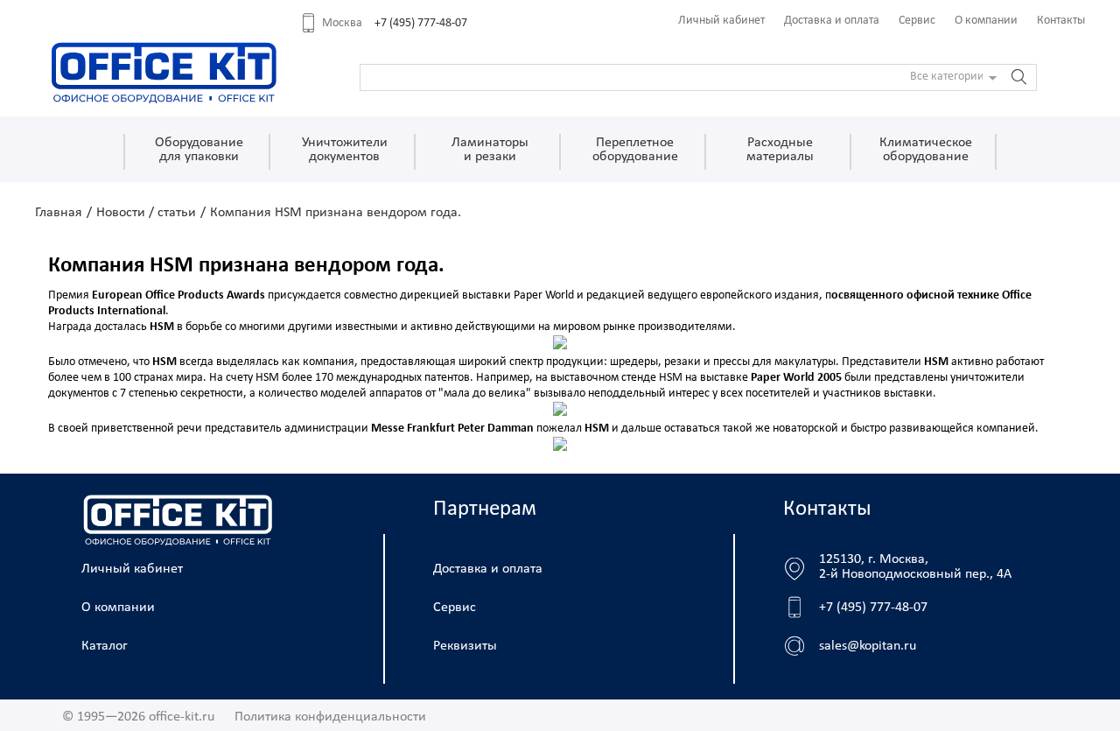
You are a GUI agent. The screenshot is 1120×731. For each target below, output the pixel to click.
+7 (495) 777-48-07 (420, 23)
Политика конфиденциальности (330, 717)
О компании (986, 20)
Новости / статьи (146, 213)
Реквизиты (465, 646)
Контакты (1061, 20)
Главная (58, 213)
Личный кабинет (721, 20)
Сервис (917, 20)
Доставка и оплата (831, 20)
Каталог (104, 646)
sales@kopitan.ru (867, 646)
